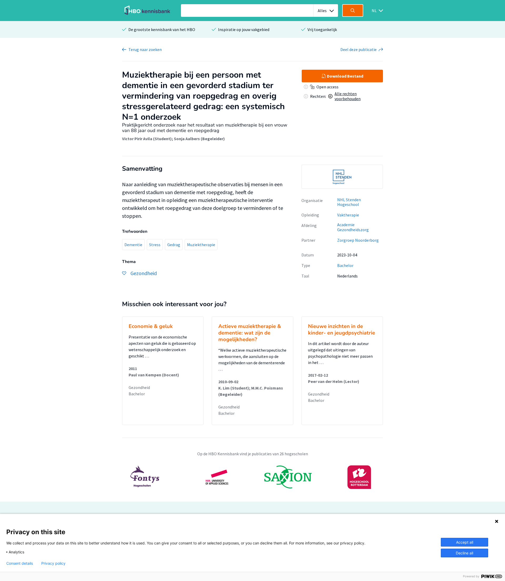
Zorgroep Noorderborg (358, 240)
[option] (342, 177)
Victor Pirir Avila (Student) (147, 138)
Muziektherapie (201, 244)
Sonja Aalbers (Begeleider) (199, 138)
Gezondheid (139, 387)
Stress (154, 244)
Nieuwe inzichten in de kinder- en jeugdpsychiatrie (341, 329)
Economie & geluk (151, 326)
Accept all (464, 542)
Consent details (19, 563)
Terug (145, 49)
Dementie (133, 244)
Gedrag (173, 244)
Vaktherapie (348, 215)
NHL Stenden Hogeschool (349, 202)
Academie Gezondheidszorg (353, 227)
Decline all (464, 553)
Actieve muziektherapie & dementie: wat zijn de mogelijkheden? (249, 333)
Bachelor (345, 265)
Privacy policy (53, 563)
